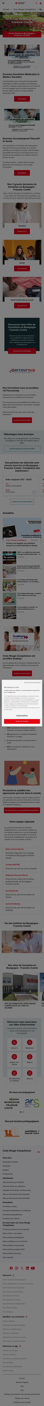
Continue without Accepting (32, 682)
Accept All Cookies (22, 721)
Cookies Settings (22, 715)
